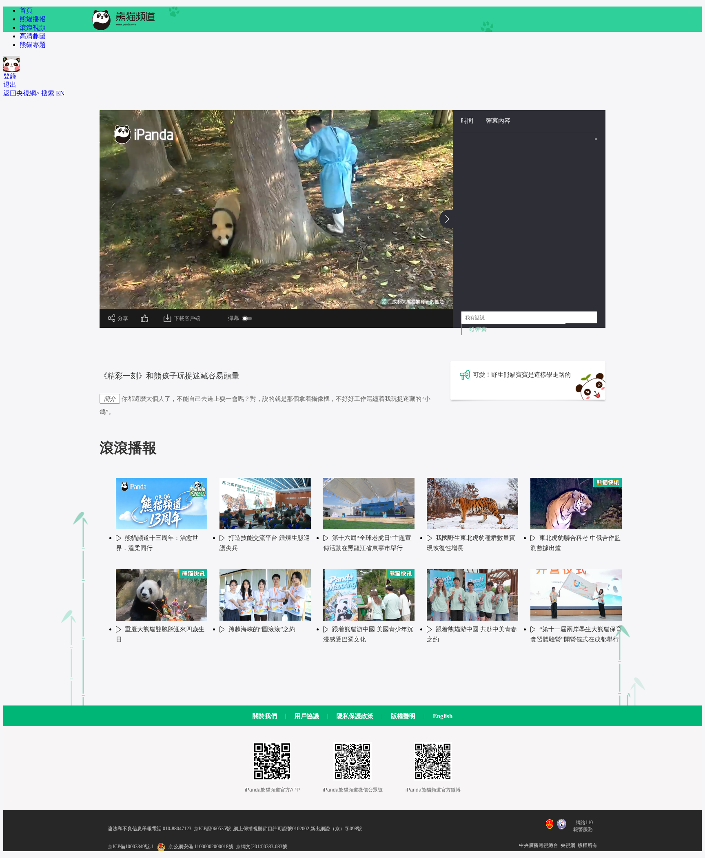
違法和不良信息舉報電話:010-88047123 (149, 828)
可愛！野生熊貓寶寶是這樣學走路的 (522, 375)
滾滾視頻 (33, 27)
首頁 (26, 10)
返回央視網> (21, 93)
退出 (9, 84)
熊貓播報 (33, 18)
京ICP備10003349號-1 (131, 846)
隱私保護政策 (355, 716)
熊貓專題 (33, 44)
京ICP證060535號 (212, 828)
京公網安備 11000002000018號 (200, 846)
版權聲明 (403, 716)
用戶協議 (307, 716)
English (442, 716)
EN (60, 93)
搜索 (47, 93)
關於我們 (265, 716)
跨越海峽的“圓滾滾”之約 (261, 629)
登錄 (9, 76)
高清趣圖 (33, 36)
